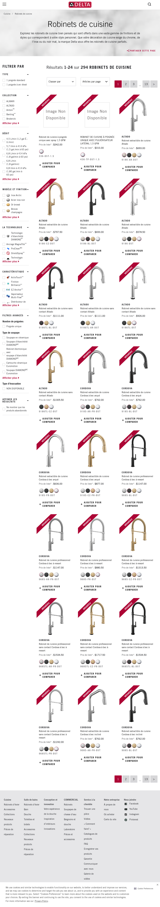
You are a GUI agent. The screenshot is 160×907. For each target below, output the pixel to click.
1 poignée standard (15, 80)
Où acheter (109, 814)
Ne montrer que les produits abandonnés (16, 409)
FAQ (86, 843)
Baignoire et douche (69, 822)
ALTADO (10, 105)
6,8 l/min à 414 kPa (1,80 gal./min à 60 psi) (16, 171)
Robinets (68, 804)
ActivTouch (17, 277)
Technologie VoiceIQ (16, 259)
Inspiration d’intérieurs (49, 821)
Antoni (10, 109)
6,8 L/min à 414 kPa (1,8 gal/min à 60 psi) (17, 155)
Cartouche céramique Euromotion (16, 364)
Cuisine (7, 14)
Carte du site (110, 819)
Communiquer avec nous (91, 866)
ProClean (16, 248)
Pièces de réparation (9, 832)
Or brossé (15, 204)
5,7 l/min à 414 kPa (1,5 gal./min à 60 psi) (17, 148)
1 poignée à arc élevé (16, 84)
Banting (11, 114)
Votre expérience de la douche (52, 811)
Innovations (49, 829)
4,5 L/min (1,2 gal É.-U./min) (17, 140)
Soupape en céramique (17, 337)
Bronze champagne (16, 211)
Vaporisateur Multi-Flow (17, 296)
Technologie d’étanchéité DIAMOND (17, 236)
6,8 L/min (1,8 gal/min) (12, 162)
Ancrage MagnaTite (16, 244)
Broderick (11, 119)
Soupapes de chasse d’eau (70, 812)
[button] (143, 888)
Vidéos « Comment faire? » (89, 824)
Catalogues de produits (90, 836)
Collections (9, 814)
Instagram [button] (134, 814)
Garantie (88, 858)
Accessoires (9, 809)
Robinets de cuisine (23, 14)
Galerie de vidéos (89, 876)
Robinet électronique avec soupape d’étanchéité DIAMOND (16, 354)
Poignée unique (13, 326)
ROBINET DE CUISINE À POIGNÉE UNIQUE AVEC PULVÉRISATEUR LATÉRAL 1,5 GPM (97, 140)
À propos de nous (109, 807)
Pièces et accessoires (69, 837)
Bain (26, 809)
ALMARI (10, 101)
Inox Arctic (16, 195)
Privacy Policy (41, 901)
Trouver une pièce (89, 811)
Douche (27, 814)
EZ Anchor (17, 289)
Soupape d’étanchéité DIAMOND (17, 343)
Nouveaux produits (8, 822)
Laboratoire (69, 829)
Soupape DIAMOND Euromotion (17, 372)
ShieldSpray (18, 253)
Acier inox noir (18, 200)
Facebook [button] (133, 803)
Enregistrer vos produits (91, 851)
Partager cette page (143, 50)
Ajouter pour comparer (51, 165)
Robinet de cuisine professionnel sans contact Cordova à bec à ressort (54, 647)
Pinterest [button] (133, 819)
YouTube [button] (133, 809)
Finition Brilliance (16, 283)
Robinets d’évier (11, 804)
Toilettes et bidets (29, 822)
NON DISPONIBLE (15, 388)
